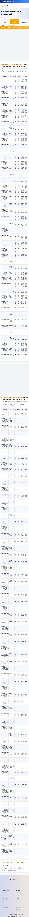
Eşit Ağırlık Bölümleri (8, 905)
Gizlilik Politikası (18, 916)
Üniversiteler (3, 25)
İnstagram (19, 903)
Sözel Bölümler (7, 903)
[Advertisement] (14, 45)
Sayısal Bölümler (7, 900)
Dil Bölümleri (6, 907)
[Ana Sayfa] (14, 879)
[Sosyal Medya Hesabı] (9, 883)
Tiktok (17, 900)
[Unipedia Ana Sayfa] (6, 5)
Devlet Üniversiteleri (8, 895)
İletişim (9, 916)
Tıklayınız (13, 1)
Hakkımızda (13, 916)
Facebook (18, 907)
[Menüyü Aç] (26, 5)
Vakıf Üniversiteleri (7, 892)
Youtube (18, 905)
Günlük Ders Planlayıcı (21, 892)
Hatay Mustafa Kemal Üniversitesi (8, 25)
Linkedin (18, 909)
